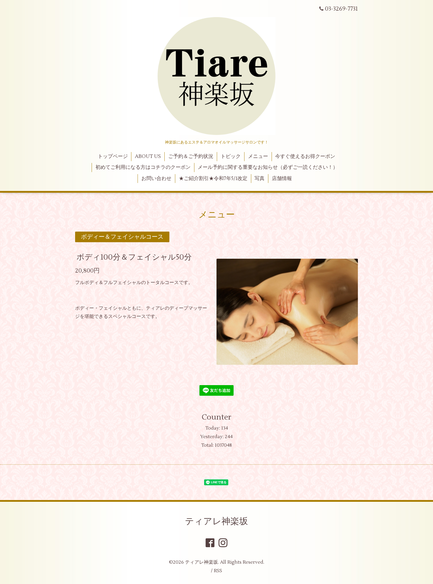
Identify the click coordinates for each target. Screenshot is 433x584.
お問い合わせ (156, 178)
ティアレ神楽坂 (216, 521)
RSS (218, 571)
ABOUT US (148, 156)
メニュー (258, 156)
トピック (231, 156)
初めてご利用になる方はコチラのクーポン (143, 167)
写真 (259, 178)
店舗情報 (282, 178)
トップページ (113, 156)
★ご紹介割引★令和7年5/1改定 (213, 178)
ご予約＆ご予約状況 (190, 156)
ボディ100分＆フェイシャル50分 (134, 257)
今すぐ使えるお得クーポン (305, 156)
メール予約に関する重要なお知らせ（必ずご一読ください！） (268, 167)
